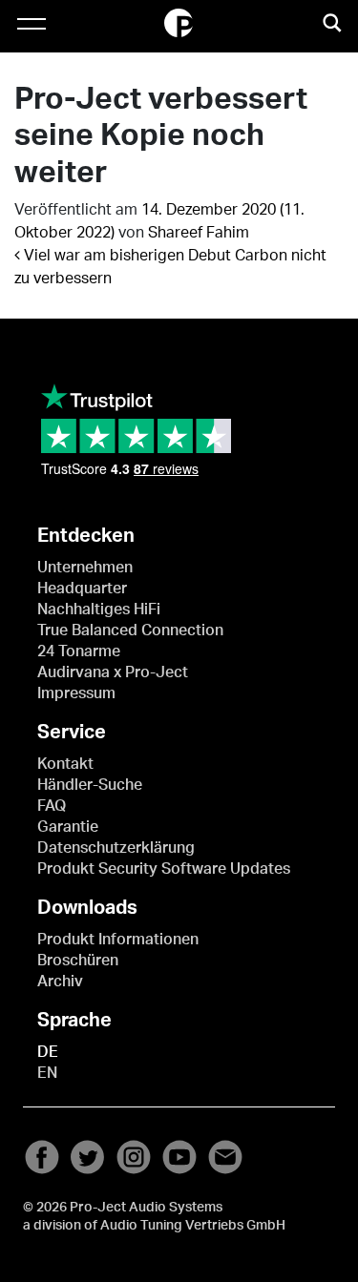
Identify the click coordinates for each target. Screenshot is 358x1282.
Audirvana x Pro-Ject (112, 672)
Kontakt (65, 764)
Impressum (76, 693)
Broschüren (77, 960)
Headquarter (82, 588)
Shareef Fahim (198, 232)
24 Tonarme (78, 651)
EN (47, 1073)
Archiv (60, 981)
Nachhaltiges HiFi (98, 609)
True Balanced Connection (130, 630)
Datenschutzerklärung (116, 848)
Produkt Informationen (118, 939)
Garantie (67, 827)
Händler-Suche (89, 785)
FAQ (51, 806)
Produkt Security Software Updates (163, 869)
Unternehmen (85, 567)
